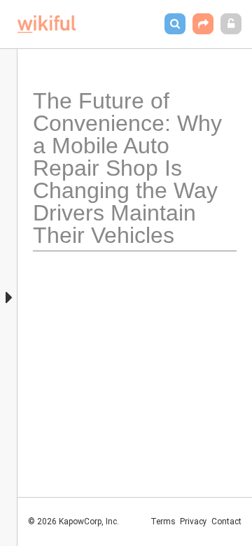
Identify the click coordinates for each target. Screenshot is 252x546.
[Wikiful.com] (47, 24)
